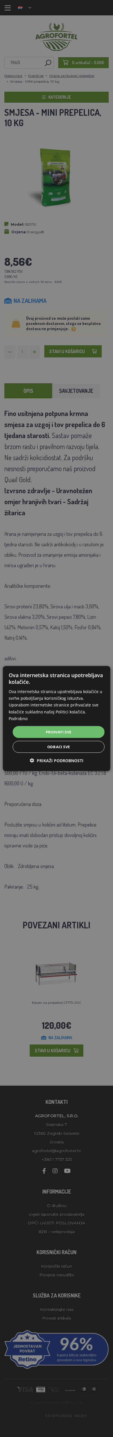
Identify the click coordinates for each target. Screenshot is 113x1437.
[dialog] (56, 718)
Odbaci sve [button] (58, 746)
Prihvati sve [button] (59, 731)
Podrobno (18, 718)
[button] (56, 760)
